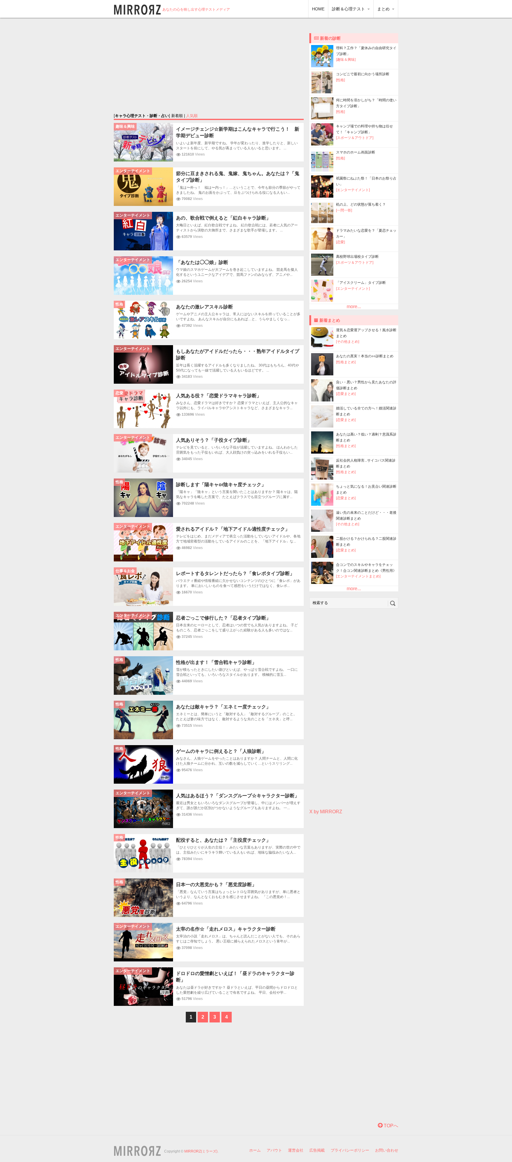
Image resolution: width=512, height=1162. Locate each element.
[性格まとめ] (346, 362)
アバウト (274, 1150)
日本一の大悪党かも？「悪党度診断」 (216, 884)
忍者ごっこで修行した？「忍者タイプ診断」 (223, 617)
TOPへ (390, 1125)
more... (354, 306)
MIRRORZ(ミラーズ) (200, 1151)
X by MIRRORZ (325, 811)
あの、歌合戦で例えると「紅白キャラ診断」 (223, 217)
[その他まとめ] (347, 342)
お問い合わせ (386, 1150)
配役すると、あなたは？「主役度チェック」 (223, 840)
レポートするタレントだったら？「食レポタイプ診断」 (235, 573)
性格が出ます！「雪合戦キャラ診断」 (216, 662)
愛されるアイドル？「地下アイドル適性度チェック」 (233, 529)
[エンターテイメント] (353, 190)
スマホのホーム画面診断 (355, 152)
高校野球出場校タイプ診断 (357, 257)
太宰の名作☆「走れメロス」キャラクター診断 (226, 928)
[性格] (340, 80)
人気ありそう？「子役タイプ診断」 (214, 440)
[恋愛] (340, 242)
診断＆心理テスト (349, 9)
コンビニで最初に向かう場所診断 (362, 74)
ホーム (255, 1150)
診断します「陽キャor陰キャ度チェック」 (221, 484)
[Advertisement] (209, 65)
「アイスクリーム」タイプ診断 (361, 283)
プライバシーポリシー (350, 1150)
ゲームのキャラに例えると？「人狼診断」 (221, 751)
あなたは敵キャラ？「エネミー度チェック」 (223, 706)
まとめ (384, 9)
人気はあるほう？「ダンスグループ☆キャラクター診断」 (237, 795)
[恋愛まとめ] (346, 394)
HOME (318, 9)
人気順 (192, 115)
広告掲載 (317, 1150)
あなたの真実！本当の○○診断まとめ (364, 356)
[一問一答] (344, 210)
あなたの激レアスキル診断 (204, 306)
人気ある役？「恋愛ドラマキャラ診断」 (218, 395)
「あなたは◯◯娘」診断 (202, 262)
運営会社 (295, 1150)
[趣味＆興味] (346, 59)
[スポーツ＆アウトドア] (354, 138)
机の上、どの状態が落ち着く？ (361, 204)
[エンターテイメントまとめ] (358, 576)
